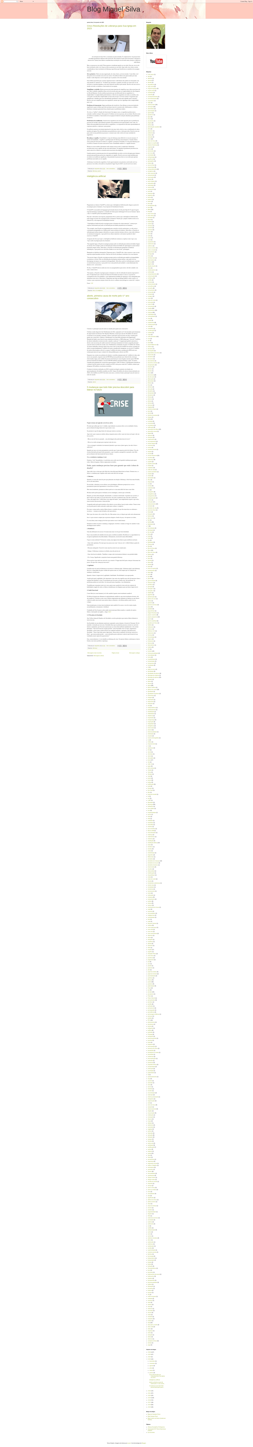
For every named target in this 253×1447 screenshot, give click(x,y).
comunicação (151, 276)
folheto (149, 564)
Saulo (149, 1157)
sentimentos (151, 1175)
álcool (149, 118)
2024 (149, 1356)
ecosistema (151, 425)
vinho (149, 1332)
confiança (150, 278)
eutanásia (150, 488)
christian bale (151, 258)
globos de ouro (152, 598)
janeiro (151, 1372)
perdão (150, 1004)
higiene (150, 639)
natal (149, 909)
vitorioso (150, 1339)
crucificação (151, 330)
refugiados (150, 1099)
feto (149, 540)
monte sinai (151, 885)
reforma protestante (153, 1097)
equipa (150, 451)
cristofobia (150, 328)
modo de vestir (152, 879)
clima (149, 268)
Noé (149, 919)
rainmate (150, 1082)
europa (150, 485)
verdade (150, 1316)
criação (150, 308)
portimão (150, 1032)
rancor (149, 1086)
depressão (150, 354)
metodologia (151, 853)
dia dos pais (151, 377)
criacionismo (151, 310)
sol (148, 1226)
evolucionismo (152, 504)
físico (149, 558)
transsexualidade (152, 1282)
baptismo (150, 195)
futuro (149, 572)
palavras (150, 968)
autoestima (151, 183)
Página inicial (115, 653)
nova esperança (152, 927)
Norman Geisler (152, 923)
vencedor (150, 1310)
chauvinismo (151, 252)
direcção (150, 389)
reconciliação (151, 1093)
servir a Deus (151, 1187)
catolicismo (151, 243)
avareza (150, 187)
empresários (151, 439)
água (149, 116)
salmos (150, 1131)
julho (150, 1368)
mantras (150, 826)
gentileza (150, 584)
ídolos (149, 681)
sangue (150, 1139)
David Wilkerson (152, 344)
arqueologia (151, 167)
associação (151, 177)
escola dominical (152, 455)
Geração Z (150, 590)
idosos (149, 683)
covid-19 (150, 304)
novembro (152, 1363)
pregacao (150, 1044)
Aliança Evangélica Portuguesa (156, 1427)
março (151, 1370)
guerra (149, 619)
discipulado (151, 393)
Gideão (150, 592)
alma (149, 129)
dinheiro (150, 387)
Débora (150, 346)
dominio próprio (152, 409)
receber (150, 1090)
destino (150, 369)
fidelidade (150, 542)
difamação (150, 379)
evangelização (152, 498)
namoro (150, 905)
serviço (150, 1185)
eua (149, 484)
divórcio (150, 399)
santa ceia (150, 1143)
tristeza (150, 1290)
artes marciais (151, 173)
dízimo (149, 401)
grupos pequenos (152, 617)
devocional (151, 375)
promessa (150, 1062)
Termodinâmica (152, 1268)
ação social (151, 86)
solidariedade (151, 1230)
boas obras (151, 215)
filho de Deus (151, 548)
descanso (150, 359)
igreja (149, 685)
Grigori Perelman (152, 613)
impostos (150, 703)
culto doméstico (152, 336)
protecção (150, 1068)
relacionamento (152, 1109)
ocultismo (150, 941)
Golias (149, 601)
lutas (149, 816)
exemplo (150, 506)
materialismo (151, 836)
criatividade (151, 314)
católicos (150, 246)
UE (148, 1294)
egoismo (150, 435)
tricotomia (150, 1288)
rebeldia (150, 1088)
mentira (150, 849)
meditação (150, 840)
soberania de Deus (153, 1218)
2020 (149, 1395)
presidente (150, 1050)
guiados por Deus (152, 623)
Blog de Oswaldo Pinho (154, 1414)
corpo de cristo (152, 300)
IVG (149, 750)
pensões (150, 1002)
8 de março (151, 74)
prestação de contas (153, 1052)
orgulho (150, 951)
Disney (150, 397)
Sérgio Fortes (151, 1179)
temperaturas (151, 1258)
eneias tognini (151, 443)
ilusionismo (151, 695)
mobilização (151, 873)
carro (149, 233)
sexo (149, 1191)
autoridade (151, 185)
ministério (150, 859)
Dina (149, 385)
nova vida (150, 929)
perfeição (150, 1006)
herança (150, 635)
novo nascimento (152, 933)
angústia (150, 147)
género (150, 578)
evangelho (150, 492)
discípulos (150, 395)
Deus (149, 373)
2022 (149, 1391)
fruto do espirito (152, 568)
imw (149, 705)
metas (149, 851)
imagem (150, 697)
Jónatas (150, 774)
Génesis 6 (150, 582)
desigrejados (151, 365)
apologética (151, 161)
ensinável (150, 445)
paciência (150, 957)
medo (149, 844)
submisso (150, 1244)
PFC (149, 1020)
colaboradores (152, 270)
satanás (150, 1151)
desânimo (150, 356)
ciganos (150, 264)
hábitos (150, 625)
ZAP (92, 283)
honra (149, 657)
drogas (150, 417)
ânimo (149, 149)
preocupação (151, 1046)
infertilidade (151, 711)
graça (149, 607)
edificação (150, 427)
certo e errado (151, 250)
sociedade (150, 1220)
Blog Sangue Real (153, 1416)
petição (150, 1018)
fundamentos (151, 570)
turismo (150, 1292)
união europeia (152, 1296)
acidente (150, 94)
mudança (150, 897)
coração (150, 294)
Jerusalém (150, 758)
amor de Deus (151, 141)
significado (151, 1197)
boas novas (151, 213)
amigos (150, 135)
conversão (150, 292)
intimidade (150, 734)
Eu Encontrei (151, 1432)
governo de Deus (152, 604)
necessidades (151, 913)
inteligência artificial (96, 176)
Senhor (150, 1171)
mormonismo (151, 891)
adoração (150, 106)
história (150, 647)
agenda (150, 112)
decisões (150, 348)
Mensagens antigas (134, 653)
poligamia (150, 1028)
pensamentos (151, 1000)
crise (149, 318)
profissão (150, 1060)
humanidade (151, 661)
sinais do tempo (152, 1205)
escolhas (150, 457)
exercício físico (152, 510)
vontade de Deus (152, 1341)
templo (149, 1262)
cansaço (150, 225)
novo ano (150, 931)
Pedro (149, 996)
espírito (150, 461)
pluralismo (150, 1024)
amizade (150, 137)
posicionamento (152, 1038)
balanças (150, 193)
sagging (150, 1129)
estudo (149, 475)
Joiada (149, 770)
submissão (151, 1242)
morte (149, 893)
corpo (149, 298)
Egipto (149, 433)
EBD (149, 419)
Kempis (150, 788)
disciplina (150, 391)
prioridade (150, 1054)
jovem (149, 778)
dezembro (152, 1361)
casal (149, 240)
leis (149, 798)
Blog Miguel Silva (113, 9)
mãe (149, 818)
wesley (150, 1343)
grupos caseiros (152, 615)
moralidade (151, 887)
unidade (150, 1298)
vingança (150, 1330)
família (149, 522)
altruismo (150, 131)
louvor (149, 814)
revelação (150, 1117)
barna (149, 197)
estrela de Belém (152, 471)
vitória (149, 1337)
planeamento (151, 1022)
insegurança (151, 719)
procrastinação (152, 1058)
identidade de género (153, 673)
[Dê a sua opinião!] (120, 169)
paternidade (151, 986)
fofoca (149, 562)
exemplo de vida (152, 508)
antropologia (151, 157)
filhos (149, 550)
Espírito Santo (151, 463)
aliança (150, 125)
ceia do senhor (152, 248)
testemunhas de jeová (154, 1274)
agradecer (150, 114)
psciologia (150, 1070)
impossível (150, 701)
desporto (150, 367)
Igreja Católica (152, 687)
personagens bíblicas (153, 1014)
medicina (150, 838)
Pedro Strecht (151, 998)
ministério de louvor (153, 863)
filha (149, 546)
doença (150, 403)
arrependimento (152, 169)
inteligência (99, 290)
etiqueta (150, 482)
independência (152, 707)
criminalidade (151, 316)
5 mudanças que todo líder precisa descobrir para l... (156, 1386)
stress (149, 1240)
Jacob (149, 752)
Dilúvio (150, 383)
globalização (151, 596)
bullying (150, 221)
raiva (149, 1084)
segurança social (152, 1163)
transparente (151, 1280)
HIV (149, 649)
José (149, 776)
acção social (151, 90)
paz (149, 990)
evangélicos (151, 494)
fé (148, 526)
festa (149, 536)
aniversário (151, 151)
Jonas (149, 772)
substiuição (151, 1246)
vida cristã (150, 1326)
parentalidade (151, 976)
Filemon (150, 544)
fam (149, 520)
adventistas (151, 108)
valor (149, 1302)
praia (149, 1042)
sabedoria (150, 1125)
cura (149, 338)
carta (149, 235)
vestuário (150, 1318)
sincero (150, 1207)
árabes (150, 163)
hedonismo (151, 633)
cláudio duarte (151, 266)
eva (149, 490)
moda (149, 877)
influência (150, 715)
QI (148, 1074)
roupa (149, 1121)
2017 (149, 1402)
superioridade (151, 1250)
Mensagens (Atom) (99, 655)
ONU (149, 947)
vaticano (150, 1308)
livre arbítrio (151, 808)
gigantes (150, 594)
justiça (149, 782)
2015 (149, 1407)
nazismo (150, 911)
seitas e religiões (152, 1165)
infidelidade (151, 713)
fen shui (150, 532)
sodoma (150, 1222)
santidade (150, 1145)
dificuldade (151, 381)
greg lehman (151, 611)
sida (149, 1195)
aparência (150, 159)
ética (94, 290)
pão (149, 970)
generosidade (151, 580)
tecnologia (150, 1256)
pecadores (150, 994)
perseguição (151, 1010)
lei (148, 796)
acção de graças (152, 88)
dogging (150, 407)
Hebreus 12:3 (151, 631)
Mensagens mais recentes (94, 653)
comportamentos (152, 274)
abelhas (150, 78)
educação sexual (152, 431)
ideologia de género (153, 677)
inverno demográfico (153, 738)
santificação (151, 1147)
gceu (149, 574)
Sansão (150, 1141)
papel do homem (152, 974)
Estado (150, 465)
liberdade (150, 802)
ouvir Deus (151, 955)
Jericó (149, 756)
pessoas (150, 1016)
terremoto (150, 1272)
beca (149, 203)
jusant (129, 1443)
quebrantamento (152, 1076)
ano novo (150, 153)
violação (150, 1335)
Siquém (150, 1213)
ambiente (150, 133)
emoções (150, 437)
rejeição (150, 1107)
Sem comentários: (110, 168)
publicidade (151, 1072)
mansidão (150, 824)
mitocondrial (151, 871)
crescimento (151, 306)
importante (150, 699)
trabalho (150, 1278)
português (150, 1036)
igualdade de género (153, 693)
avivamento (151, 189)
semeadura (151, 1167)
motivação (150, 895)
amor (149, 139)
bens (149, 207)
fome (149, 566)
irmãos (149, 742)
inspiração (150, 721)
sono (149, 1234)
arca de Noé (151, 165)
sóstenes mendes (152, 1238)
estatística (150, 467)
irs (148, 746)
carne (149, 231)
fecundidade (151, 528)
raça (149, 1078)
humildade (150, 665)
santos (149, 1149)
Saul (149, 1155)
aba (149, 76)
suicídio (150, 1248)
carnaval (150, 229)
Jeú (149, 762)
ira (148, 740)
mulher (150, 901)
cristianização (151, 324)
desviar (150, 371)
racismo (150, 1080)
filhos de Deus (151, 552)
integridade (151, 723)
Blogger (144, 1443)
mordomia (150, 889)
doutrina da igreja (152, 415)
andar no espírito (152, 143)
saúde (149, 1153)
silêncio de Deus (152, 1199)
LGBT (149, 800)
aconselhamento (152, 98)
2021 (149, 1393)
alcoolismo (151, 121)
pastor (99, 171)
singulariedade (152, 1212)
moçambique (151, 875)
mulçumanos (151, 899)
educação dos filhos (153, 429)
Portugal (150, 1034)
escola (149, 453)
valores (150, 1304)
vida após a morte (152, 1324)
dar (149, 340)
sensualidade (151, 1173)
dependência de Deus (154, 352)
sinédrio (150, 1210)
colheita (150, 272)
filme (149, 556)
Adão (149, 102)
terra (149, 1270)
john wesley (151, 768)
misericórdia (151, 867)
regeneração (151, 1101)
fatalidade (150, 524)
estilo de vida (151, 469)
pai (148, 961)
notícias (150, 925)
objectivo (150, 935)
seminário (150, 1169)
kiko (149, 792)
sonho (149, 1232)
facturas (150, 516)
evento (149, 500)
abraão (150, 82)
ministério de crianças (154, 861)
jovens (149, 780)
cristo (149, 326)
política (150, 1030)
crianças (150, 312)
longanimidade (152, 812)
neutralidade (151, 917)
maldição (150, 820)
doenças (150, 405)
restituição (150, 1115)
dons (149, 411)
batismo (150, 199)
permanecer (151, 1008)
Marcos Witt (151, 830)
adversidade (151, 110)
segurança (150, 1161)
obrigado (150, 939)
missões (150, 869)
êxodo (149, 512)
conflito (150, 280)
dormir (149, 413)
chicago (150, 254)
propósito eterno (152, 1064)
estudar (150, 473)
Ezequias (150, 514)
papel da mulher (152, 971)
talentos (150, 1254)
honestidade (151, 655)
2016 (149, 1404)
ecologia (150, 421)
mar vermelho (151, 828)
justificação (151, 784)
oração (150, 949)
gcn (149, 576)
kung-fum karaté (152, 794)
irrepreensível (151, 744)
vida (149, 1322)
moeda (150, 881)
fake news (150, 518)
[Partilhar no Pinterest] (126, 169)
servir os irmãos (152, 1189)
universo (150, 1300)
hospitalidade (151, 659)
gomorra (150, 602)
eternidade (151, 477)
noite (149, 921)
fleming (150, 560)
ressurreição (151, 1113)
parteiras (150, 978)
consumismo (151, 290)
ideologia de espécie (153, 675)
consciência (151, 286)
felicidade (150, 530)
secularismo (151, 1159)
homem (150, 651)
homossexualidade (153, 653)
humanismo (151, 663)
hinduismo (150, 641)
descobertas (151, 360)
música (150, 903)
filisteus (150, 554)
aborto (94, 382)
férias (149, 534)
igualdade (150, 691)
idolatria (150, 679)
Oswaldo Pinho (152, 953)
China (149, 256)
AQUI (109, 612)
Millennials (151, 857)
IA (96, 290)
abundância (151, 84)
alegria (150, 123)
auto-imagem (151, 181)
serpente (150, 1183)
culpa (149, 334)
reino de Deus (151, 1105)
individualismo (152, 709)
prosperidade (151, 1066)
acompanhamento (153, 96)
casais (149, 237)
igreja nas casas (152, 689)
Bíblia (149, 209)
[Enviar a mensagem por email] (118, 169)
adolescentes (151, 104)
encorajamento (152, 441)
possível (150, 1040)
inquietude (150, 717)
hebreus (150, 629)
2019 (149, 1397)
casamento (151, 242)
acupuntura (151, 100)
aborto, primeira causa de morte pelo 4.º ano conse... (157, 1383)
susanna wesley (152, 1252)
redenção (150, 1095)
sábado (150, 1123)
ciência (150, 262)
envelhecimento (152, 449)
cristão (149, 320)
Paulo (149, 988)
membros (150, 846)
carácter (150, 227)
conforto (150, 282)
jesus (149, 760)
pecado (150, 992)
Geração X (150, 588)
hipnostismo (151, 645)
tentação (150, 1266)
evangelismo (151, 496)
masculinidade (152, 832)
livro (149, 810)
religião (150, 1111)
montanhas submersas (154, 883)
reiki (149, 1103)
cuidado (150, 332)
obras (149, 937)
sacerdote (150, 1127)
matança (150, 834)
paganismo (151, 959)
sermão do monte (152, 1181)
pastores (150, 984)
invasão (150, 736)
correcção (150, 302)
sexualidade (151, 1193)
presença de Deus (153, 1048)
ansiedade (150, 155)
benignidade (151, 205)
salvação (150, 1135)
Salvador (150, 1137)
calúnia (150, 223)
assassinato (151, 175)
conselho (150, 288)
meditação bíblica (152, 842)
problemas (150, 1056)
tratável (150, 1284)
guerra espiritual (152, 621)
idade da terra (151, 669)
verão (149, 1314)
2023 (149, 1359)
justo (149, 786)
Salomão (150, 1133)
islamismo (150, 748)
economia (150, 423)
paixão (149, 965)
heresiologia (151, 637)
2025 (149, 1354)
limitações (150, 806)
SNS (149, 1216)
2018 (149, 1400)
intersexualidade (152, 732)
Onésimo (150, 945)
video (149, 1329)
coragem (150, 296)
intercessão (151, 727)
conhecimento (151, 284)
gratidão (150, 609)
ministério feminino (153, 865)
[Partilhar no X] (122, 169)
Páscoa (150, 980)
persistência (151, 1012)
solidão (150, 1228)
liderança (95, 171)
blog (149, 211)
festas (149, 538)
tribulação (150, 1286)
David (149, 342)
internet (150, 730)
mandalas (150, 822)
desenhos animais (153, 362)
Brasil (149, 219)
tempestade (151, 1260)
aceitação (150, 92)
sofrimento (150, 1224)
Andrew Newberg (152, 145)
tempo (149, 1264)
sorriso (149, 1236)
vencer (149, 1312)
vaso (149, 1306)
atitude (149, 179)
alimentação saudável (154, 127)
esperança (150, 459)
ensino (149, 447)
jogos (149, 766)
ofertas (149, 943)
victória (150, 1320)
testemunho (151, 1276)
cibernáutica (151, 260)
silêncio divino (151, 1201)
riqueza (150, 1119)
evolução (150, 502)
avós (149, 191)
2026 (149, 1352)
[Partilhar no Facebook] (124, 169)
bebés (149, 201)
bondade (150, 217)
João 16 (150, 764)
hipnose (150, 643)
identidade (150, 671)
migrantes (150, 855)
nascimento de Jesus (153, 907)
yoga (149, 1345)
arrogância (151, 171)
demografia (151, 350)
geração (150, 586)
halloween (150, 627)
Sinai (149, 1203)
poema (150, 1026)
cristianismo (151, 322)
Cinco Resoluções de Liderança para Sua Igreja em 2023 (157, 1376)
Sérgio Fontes (151, 1177)
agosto (151, 1365)
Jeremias (150, 754)
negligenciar (151, 915)
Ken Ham (150, 790)
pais (149, 963)
